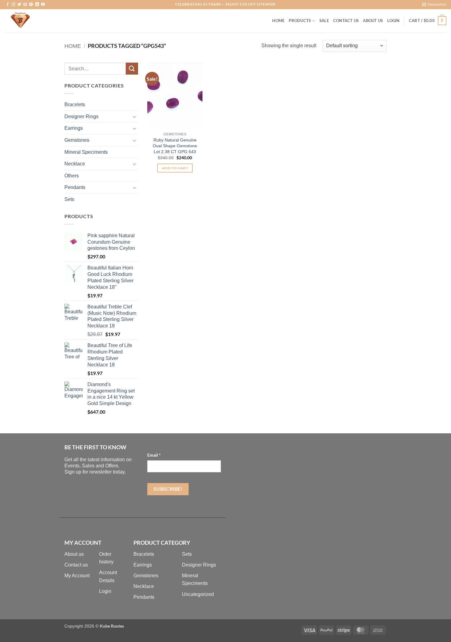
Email (154, 455)
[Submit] (132, 69)
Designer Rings (81, 116)
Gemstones (76, 140)
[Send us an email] (25, 4)
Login (105, 591)
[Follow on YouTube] (43, 4)
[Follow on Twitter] (19, 4)
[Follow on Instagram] (13, 4)
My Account (77, 575)
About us (74, 554)
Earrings (73, 128)
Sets (69, 199)
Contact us (76, 564)
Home (278, 20)
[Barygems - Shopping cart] (35, 20)
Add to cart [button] (175, 168)
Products (300, 20)
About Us (373, 20)
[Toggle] (134, 116)
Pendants (74, 187)
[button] (434, 5)
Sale (324, 20)
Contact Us (346, 20)
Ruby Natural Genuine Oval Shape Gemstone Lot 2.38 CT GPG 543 (175, 145)
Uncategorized (198, 594)
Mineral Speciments (86, 152)
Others (71, 175)
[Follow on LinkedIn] (37, 4)
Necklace (74, 163)
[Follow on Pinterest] (31, 4)
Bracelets (74, 104)
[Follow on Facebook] (8, 4)
